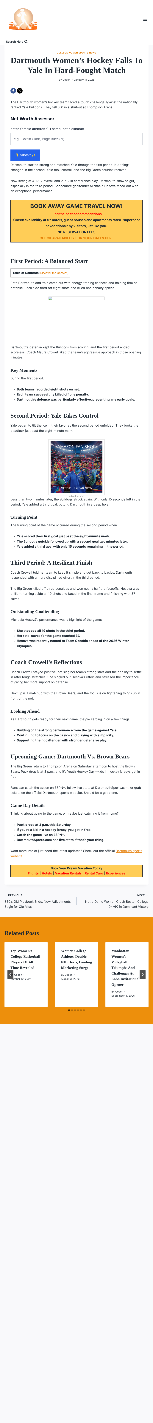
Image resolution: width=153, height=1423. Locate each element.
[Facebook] (13, 91)
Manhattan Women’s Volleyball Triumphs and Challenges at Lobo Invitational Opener (125, 968)
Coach (66, 79)
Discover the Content (53, 273)
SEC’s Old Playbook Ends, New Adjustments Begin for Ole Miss (37, 901)
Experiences (115, 873)
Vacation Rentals (68, 873)
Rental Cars (94, 873)
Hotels (47, 873)
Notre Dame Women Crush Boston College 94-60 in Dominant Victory (117, 901)
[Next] (143, 974)
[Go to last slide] (10, 974)
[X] (20, 91)
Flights (33, 873)
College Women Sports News (76, 52)
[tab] (69, 1010)
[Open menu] (147, 19)
